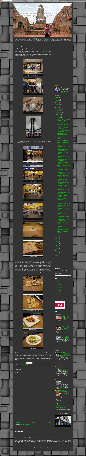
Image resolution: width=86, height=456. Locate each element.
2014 (57, 241)
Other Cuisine (58, 290)
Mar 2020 (59, 114)
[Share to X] (29, 363)
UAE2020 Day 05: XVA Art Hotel (63, 203)
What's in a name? (64, 391)
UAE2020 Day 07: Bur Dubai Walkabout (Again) (62, 176)
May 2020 (59, 110)
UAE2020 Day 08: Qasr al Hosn (63, 155)
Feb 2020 (59, 116)
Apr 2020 (59, 112)
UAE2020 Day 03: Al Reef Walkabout (62, 223)
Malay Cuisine (59, 287)
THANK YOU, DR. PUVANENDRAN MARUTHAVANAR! (64, 369)
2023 (57, 102)
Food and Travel (21, 364)
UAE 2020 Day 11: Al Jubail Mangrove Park (62, 128)
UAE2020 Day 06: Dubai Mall (62, 178)
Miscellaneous (59, 289)
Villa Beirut (17, 141)
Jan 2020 (59, 117)
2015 (57, 240)
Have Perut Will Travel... (36, 7)
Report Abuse (58, 297)
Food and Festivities (60, 283)
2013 (57, 243)
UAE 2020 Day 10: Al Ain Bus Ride (63, 140)
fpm (42, 447)
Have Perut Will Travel (66, 87)
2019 (57, 236)
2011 (57, 246)
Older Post (49, 422)
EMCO (57, 281)
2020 (57, 107)
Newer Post (18, 422)
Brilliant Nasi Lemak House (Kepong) (65, 317)
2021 (57, 105)
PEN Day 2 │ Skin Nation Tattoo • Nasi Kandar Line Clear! (65, 337)
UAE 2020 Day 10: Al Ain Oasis (63, 136)
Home (33, 422)
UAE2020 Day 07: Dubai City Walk (63, 167)
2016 (57, 238)
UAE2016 (58, 292)
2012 (57, 245)
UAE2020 (26, 364)
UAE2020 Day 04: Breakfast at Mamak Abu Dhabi (63, 220)
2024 (57, 100)
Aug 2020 (59, 109)
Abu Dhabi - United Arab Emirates (25, 365)
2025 (57, 99)
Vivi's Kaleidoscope (60, 390)
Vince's (57, 379)
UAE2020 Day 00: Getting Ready (63, 234)
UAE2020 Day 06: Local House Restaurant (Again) (63, 180)
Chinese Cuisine (59, 280)
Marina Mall (35, 52)
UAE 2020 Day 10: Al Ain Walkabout (62, 138)
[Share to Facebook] (30, 363)
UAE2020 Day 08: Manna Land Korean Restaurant (63, 150)
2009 (57, 250)
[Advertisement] (33, 411)
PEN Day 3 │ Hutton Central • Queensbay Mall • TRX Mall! (65, 327)
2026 (57, 97)
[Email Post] (25, 362)
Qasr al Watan (43, 51)
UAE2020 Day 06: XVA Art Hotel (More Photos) (63, 193)
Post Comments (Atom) (25, 424)
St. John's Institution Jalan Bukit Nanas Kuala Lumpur (62, 367)
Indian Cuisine (59, 286)
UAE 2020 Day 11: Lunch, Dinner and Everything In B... (63, 120)
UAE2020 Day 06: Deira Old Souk (63, 185)
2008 (57, 252)
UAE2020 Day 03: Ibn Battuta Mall (63, 225)
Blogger (50, 447)
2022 (57, 104)
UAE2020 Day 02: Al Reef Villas (63, 229)
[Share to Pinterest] (31, 363)
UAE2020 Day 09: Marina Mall (63, 142)
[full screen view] (63, 302)
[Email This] (27, 363)
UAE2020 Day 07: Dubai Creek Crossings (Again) (63, 173)
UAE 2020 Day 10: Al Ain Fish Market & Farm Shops (62, 134)
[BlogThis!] (28, 363)
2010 (57, 248)
